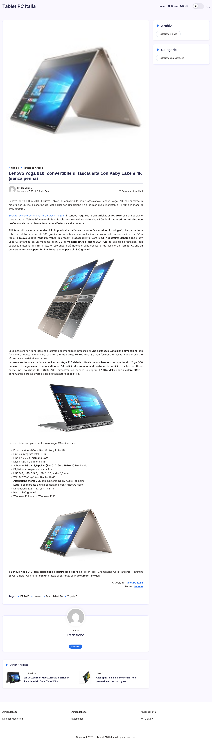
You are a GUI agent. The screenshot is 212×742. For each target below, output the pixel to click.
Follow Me (75, 646)
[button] (198, 6)
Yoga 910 (72, 596)
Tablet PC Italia (19, 6)
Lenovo (138, 586)
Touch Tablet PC (54, 596)
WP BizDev (147, 718)
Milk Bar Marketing (12, 718)
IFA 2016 (24, 596)
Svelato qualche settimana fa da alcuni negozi (37, 215)
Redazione (26, 188)
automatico (77, 718)
